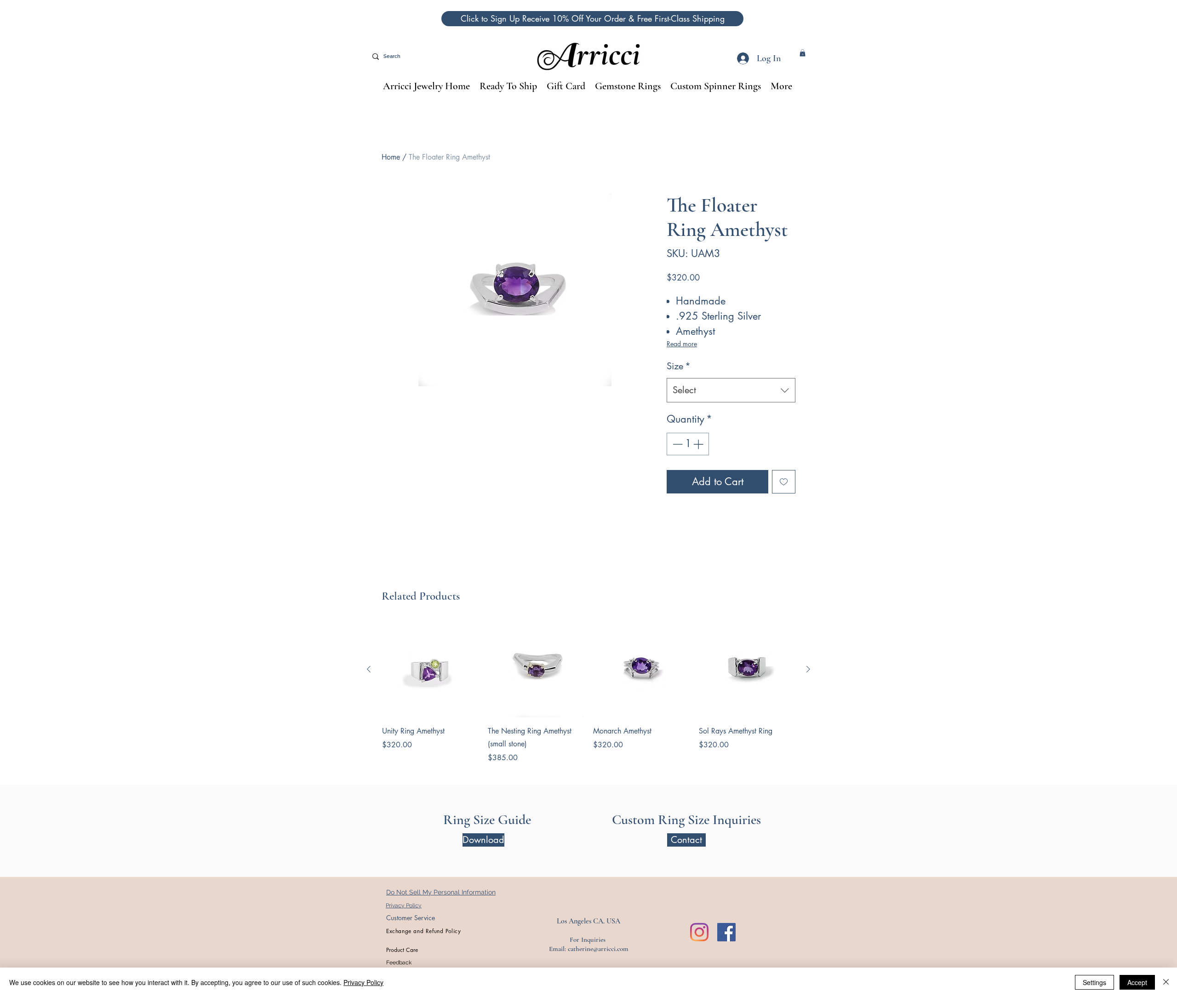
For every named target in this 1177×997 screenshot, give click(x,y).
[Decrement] (676, 444)
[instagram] (699, 932)
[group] (588, 692)
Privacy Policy (363, 982)
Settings (1094, 982)
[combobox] (731, 390)
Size (679, 366)
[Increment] (699, 444)
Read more (682, 343)
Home (391, 157)
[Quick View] (430, 669)
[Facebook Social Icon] (726, 932)
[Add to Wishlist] (783, 481)
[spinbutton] (688, 444)
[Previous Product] (368, 669)
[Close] (1165, 982)
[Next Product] (808, 669)
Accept (1137, 982)
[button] (592, 18)
